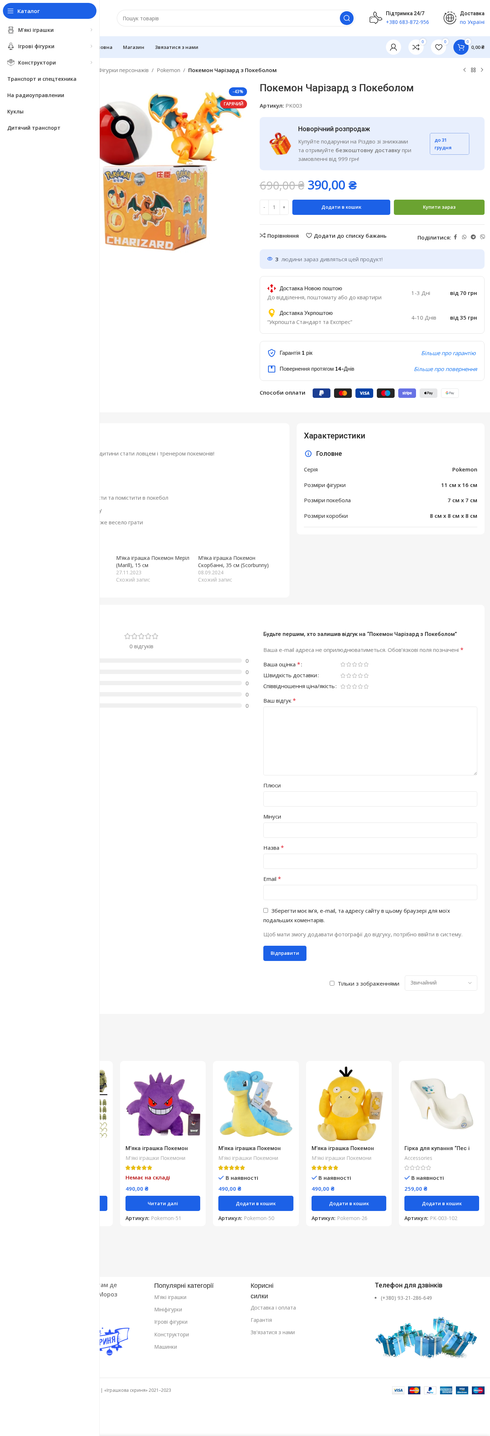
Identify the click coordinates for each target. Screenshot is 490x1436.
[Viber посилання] (482, 237)
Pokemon (168, 70)
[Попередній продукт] (464, 70)
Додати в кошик (341, 207)
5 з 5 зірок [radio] (366, 664)
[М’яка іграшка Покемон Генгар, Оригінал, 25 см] (162, 1103)
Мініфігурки (168, 1309)
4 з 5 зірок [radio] (360, 664)
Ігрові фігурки (171, 1321)
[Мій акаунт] (393, 47)
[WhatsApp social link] (464, 237)
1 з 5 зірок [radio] (343, 664)
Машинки (165, 1346)
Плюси (272, 785)
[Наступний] (482, 70)
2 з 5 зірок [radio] (349, 664)
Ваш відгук (279, 700)
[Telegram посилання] (473, 237)
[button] (255, 1203)
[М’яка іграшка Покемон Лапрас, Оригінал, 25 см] (255, 1103)
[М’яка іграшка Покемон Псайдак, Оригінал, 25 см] (349, 1103)
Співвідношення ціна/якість (299, 686)
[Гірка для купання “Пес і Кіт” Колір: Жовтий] (441, 1103)
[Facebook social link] (455, 237)
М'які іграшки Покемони (155, 1157)
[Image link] (427, 1333)
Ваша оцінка (281, 664)
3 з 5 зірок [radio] (355, 664)
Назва (273, 848)
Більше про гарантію (448, 353)
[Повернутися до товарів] (473, 70)
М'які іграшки (170, 1297)
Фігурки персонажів (123, 70)
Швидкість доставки (290, 676)
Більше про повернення (445, 368)
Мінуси (272, 816)
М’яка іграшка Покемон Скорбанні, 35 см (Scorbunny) (233, 561)
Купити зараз (439, 207)
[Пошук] (347, 18)
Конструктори (171, 1334)
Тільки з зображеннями (368, 983)
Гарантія (261, 1319)
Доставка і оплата (273, 1307)
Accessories (418, 1157)
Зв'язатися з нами (273, 1332)
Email (272, 879)
